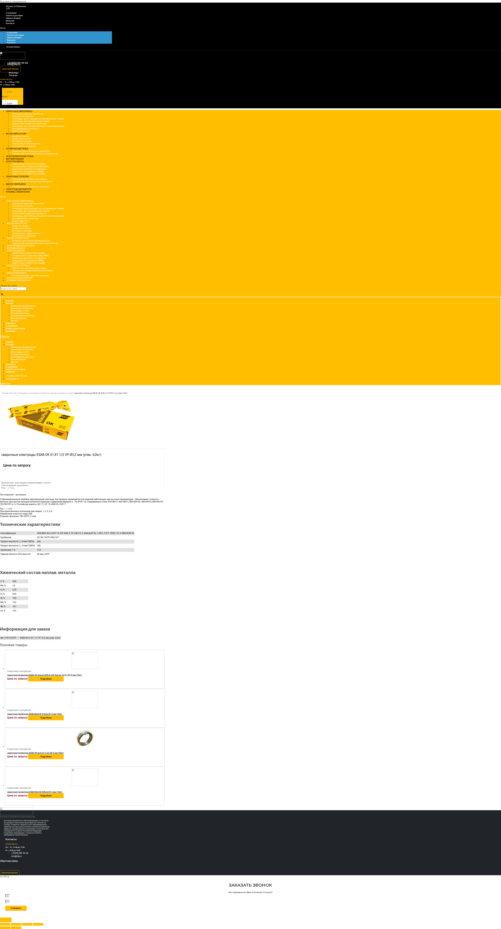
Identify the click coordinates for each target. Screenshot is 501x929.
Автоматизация (18, 318)
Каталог (10, 303)
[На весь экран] (27, 924)
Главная (10, 300)
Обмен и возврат (14, 38)
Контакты (10, 23)
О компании (12, 33)
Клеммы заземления (18, 192)
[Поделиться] (16, 924)
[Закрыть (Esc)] (5, 924)
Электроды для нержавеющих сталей (56, 393)
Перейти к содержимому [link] (13, 1)
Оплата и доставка (15, 35)
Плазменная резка (20, 313)
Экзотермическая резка (22, 315)
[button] (56, 28)
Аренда (14, 320)
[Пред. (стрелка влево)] (5, 927)
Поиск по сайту (9, 285)
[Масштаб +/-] (38, 924)
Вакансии (11, 40)
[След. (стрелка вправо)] (16, 927)
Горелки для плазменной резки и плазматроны (35, 153)
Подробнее (46, 679)
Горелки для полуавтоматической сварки (32, 181)
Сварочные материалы (22, 308)
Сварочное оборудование (23, 306)
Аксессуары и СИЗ (20, 310)
